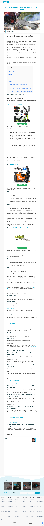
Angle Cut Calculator (39, 499)
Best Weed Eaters (17, 511)
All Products (2, 519)
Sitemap (21, 522)
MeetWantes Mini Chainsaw (15, 104)
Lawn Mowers (16, 501)
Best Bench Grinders (10, 511)
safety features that (21, 413)
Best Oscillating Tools (32, 506)
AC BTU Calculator (32, 516)
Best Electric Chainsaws (10, 506)
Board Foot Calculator (32, 511)
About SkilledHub (3, 499)
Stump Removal (24, 506)
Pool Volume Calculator (25, 516)
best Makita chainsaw (13, 420)
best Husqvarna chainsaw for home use (16, 417)
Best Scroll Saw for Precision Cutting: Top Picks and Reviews (27, 485)
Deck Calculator (24, 511)
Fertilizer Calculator (17, 518)
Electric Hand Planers (39, 511)
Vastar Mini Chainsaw (14, 164)
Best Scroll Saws (39, 506)
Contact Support (3, 501)
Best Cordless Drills (10, 501)
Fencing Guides (24, 501)
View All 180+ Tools (39, 518)
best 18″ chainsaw (12, 323)
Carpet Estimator (32, 518)
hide (12, 67)
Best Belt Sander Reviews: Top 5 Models (35, 485)
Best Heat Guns (9, 516)
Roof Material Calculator (40, 501)
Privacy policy (18, 522)
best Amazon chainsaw (13, 422)
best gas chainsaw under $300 (14, 380)
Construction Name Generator (3, 514)
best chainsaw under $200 (14, 382)
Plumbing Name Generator (4, 511)
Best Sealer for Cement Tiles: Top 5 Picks (8, 485)
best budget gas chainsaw (14, 383)
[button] (22, 124)
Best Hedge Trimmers (17, 516)
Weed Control (16, 506)
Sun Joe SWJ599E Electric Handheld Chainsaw (20, 228)
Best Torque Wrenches (10, 518)
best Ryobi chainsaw (13, 419)
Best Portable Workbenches (40, 516)
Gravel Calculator (24, 518)
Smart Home (31, 501)
